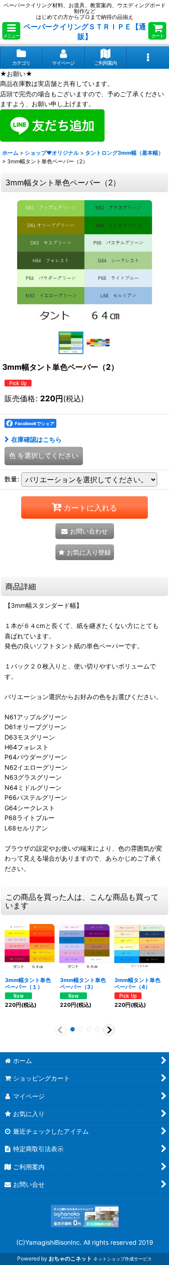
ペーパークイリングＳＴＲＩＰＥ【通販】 (84, 31)
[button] (11, 31)
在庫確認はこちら (36, 439)
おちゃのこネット (70, 1258)
